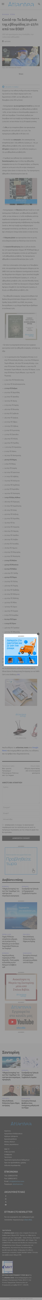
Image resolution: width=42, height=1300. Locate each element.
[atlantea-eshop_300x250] (21, 664)
